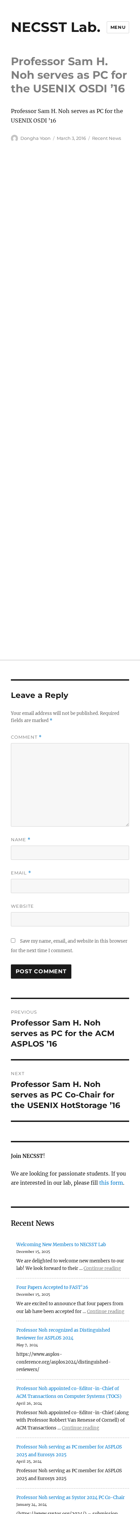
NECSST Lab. (55, 27)
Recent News (106, 138)
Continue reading (102, 1268)
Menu (117, 27)
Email (21, 873)
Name (21, 840)
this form (111, 1183)
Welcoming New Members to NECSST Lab (61, 1245)
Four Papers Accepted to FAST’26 (52, 1287)
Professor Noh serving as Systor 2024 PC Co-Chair (70, 1497)
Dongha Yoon (35, 138)
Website (22, 906)
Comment (26, 737)
